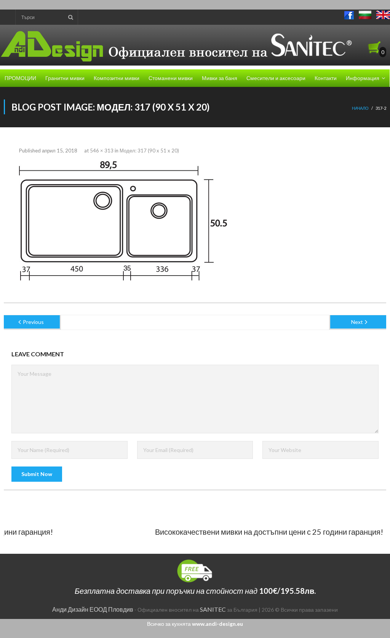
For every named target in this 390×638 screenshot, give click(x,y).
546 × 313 (101, 150)
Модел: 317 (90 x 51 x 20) (149, 150)
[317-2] (123, 221)
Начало (360, 108)
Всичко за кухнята (195, 623)
